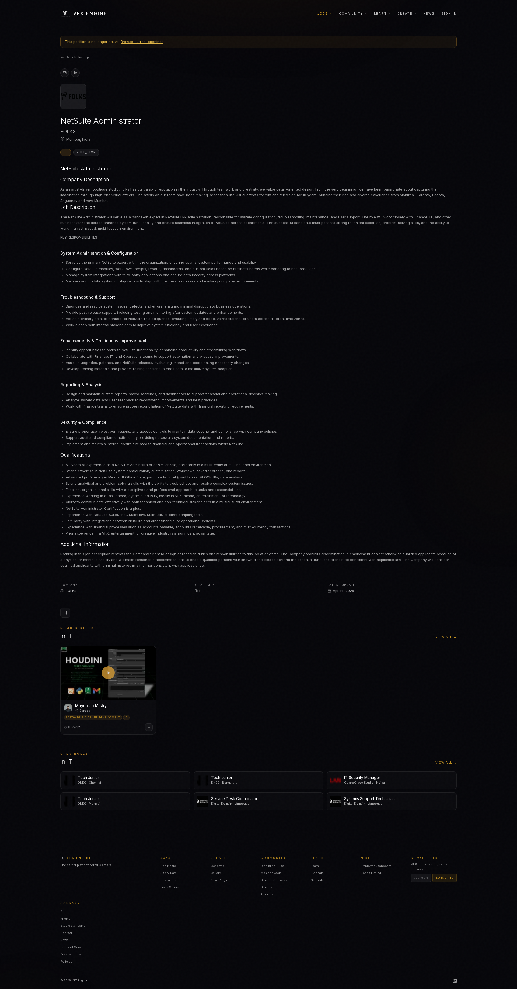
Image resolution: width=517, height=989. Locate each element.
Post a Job (168, 880)
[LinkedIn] (455, 981)
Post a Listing (371, 873)
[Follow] (149, 727)
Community (351, 13)
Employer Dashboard (376, 866)
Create (405, 13)
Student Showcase (275, 880)
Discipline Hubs (272, 866)
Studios (267, 887)
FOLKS (71, 590)
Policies (66, 961)
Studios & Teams (72, 926)
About (64, 911)
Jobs (322, 13)
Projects (267, 894)
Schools (317, 880)
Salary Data (168, 873)
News (429, 13)
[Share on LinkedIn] (75, 72)
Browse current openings (142, 41)
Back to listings (78, 57)
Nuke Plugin (219, 880)
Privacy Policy (70, 954)
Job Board (168, 866)
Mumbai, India (78, 139)
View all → (446, 637)
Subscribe (444, 877)
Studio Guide (220, 887)
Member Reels (271, 873)
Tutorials (317, 873)
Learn (380, 13)
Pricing (65, 919)
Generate (217, 866)
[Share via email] (64, 72)
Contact (66, 933)
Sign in (449, 13)
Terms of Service (72, 947)
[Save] (65, 613)
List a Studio (169, 887)
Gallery (216, 873)
